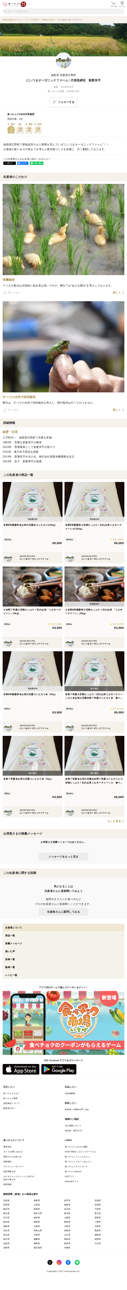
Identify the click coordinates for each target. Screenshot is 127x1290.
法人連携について (73, 1125)
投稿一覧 (10, 959)
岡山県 (6, 1235)
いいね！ (14, 292)
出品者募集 (70, 1093)
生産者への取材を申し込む (77, 1109)
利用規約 (7, 1161)
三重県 (98, 1222)
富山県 (98, 1213)
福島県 (67, 1205)
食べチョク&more (73, 1171)
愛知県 (67, 1222)
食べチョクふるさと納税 (76, 1147)
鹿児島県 (38, 1248)
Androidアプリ (72, 1181)
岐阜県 (6, 1222)
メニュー (122, 6)
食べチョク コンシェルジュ (77, 1157)
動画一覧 (10, 967)
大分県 (98, 1243)
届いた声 (10, 951)
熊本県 (67, 1243)
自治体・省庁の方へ (74, 1130)
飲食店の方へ (9, 1108)
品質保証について (11, 1103)
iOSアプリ (69, 1176)
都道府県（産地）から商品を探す (20, 1194)
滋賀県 (6, 1226)
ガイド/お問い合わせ (12, 1152)
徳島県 (98, 1235)
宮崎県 (6, 1248)
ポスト (10, 163)
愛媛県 (37, 1239)
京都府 (37, 1226)
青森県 (37, 1200)
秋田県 (6, 1205)
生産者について (13, 927)
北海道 (6, 1200)
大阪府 (67, 1226)
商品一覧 (10, 935)
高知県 (67, 1239)
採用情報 (7, 1184)
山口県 (67, 1235)
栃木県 (6, 1209)
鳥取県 (67, 1230)
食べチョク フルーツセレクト (78, 1161)
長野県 (98, 1217)
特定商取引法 (9, 1171)
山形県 (37, 1205)
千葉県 (98, 1209)
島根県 (98, 1230)
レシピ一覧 (11, 975)
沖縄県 (67, 1248)
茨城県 (98, 1205)
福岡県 (98, 1239)
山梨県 (67, 1217)
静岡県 (37, 1222)
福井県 (37, 1217)
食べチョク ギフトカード (76, 1166)
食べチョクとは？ (11, 1093)
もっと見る (114, 821)
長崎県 (37, 1243)
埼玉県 (67, 1209)
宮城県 (98, 1200)
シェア (24, 163)
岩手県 (67, 1200)
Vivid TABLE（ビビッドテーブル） (81, 1152)
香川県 (6, 1239)
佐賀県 (6, 1243)
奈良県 (6, 1230)
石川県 (6, 1217)
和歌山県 (38, 1230)
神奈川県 (38, 1213)
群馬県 (37, 1209)
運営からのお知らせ (12, 1157)
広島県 (37, 1235)
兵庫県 (98, 1226)
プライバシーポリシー (13, 1166)
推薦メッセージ (13, 943)
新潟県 (67, 1213)
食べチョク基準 (10, 1098)
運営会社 (7, 1147)
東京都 (6, 1213)
